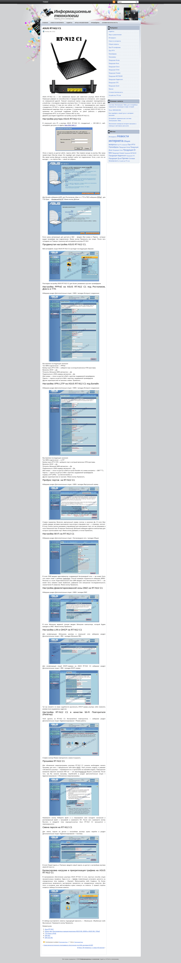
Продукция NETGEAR (115, 76)
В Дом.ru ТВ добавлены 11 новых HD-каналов (90, 947)
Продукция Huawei (114, 73)
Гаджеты (69, 22)
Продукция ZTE (114, 83)
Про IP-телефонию (115, 47)
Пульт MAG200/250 (115, 110)
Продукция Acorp (114, 60)
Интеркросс (112, 38)
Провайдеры (95, 22)
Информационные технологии (72, 13)
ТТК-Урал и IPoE (50, 933)
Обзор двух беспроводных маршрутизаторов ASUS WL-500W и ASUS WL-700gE (72, 931)
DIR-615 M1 (49, 937)
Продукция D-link (114, 70)
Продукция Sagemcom (116, 79)
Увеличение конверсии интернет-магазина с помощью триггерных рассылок (122, 125)
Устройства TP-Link (115, 95)
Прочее (111, 89)
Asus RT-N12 (49, 929)
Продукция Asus (63, 942)
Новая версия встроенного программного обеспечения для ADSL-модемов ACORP (68, 945)
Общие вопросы (114, 44)
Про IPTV (112, 51)
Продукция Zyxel (114, 86)
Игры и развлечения (81, 22)
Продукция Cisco (114, 67)
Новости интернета (57, 22)
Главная (45, 2)
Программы (112, 57)
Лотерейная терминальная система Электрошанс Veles (120, 119)
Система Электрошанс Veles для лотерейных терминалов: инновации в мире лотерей (123, 106)
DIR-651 (47, 935)
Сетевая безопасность (110, 22)
